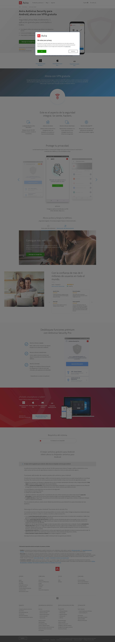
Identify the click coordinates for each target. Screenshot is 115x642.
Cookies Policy (68, 46)
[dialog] (57, 43)
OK (41, 51)
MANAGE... (73, 51)
